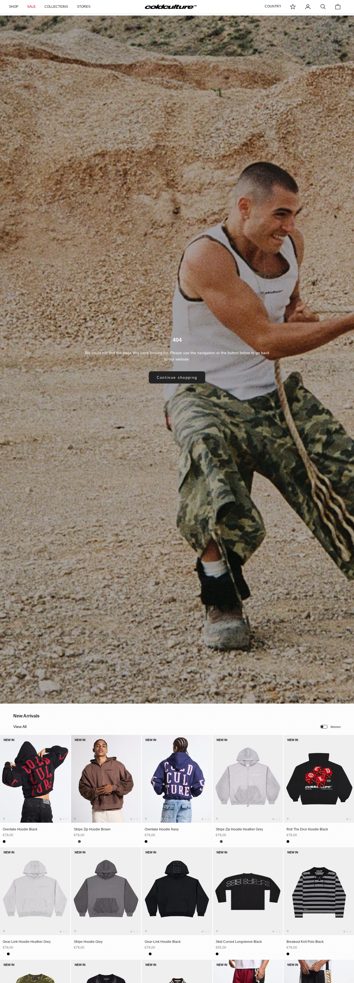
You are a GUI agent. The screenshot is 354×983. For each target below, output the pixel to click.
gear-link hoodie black (163, 942)
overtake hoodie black (20, 829)
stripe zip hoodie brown (92, 829)
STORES (83, 7)
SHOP (13, 7)
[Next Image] (65, 784)
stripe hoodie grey (88, 942)
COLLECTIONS (56, 7)
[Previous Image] (5, 784)
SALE (31, 7)
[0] (293, 6)
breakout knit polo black (305, 942)
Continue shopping (177, 377)
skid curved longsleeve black (239, 942)
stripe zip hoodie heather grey (239, 829)
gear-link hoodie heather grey (27, 942)
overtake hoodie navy (162, 829)
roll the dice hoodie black (307, 829)
